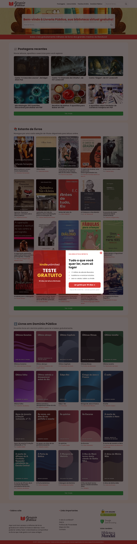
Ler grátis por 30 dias (84, 285)
